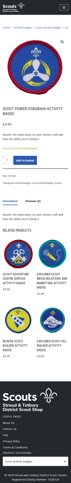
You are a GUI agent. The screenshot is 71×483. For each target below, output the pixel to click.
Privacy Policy (11, 441)
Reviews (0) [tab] (33, 201)
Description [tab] (10, 201)
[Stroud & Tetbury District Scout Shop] (14, 7)
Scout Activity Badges (48, 27)
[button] (62, 42)
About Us (8, 422)
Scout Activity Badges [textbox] (35, 461)
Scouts (58, 183)
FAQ (5, 435)
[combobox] (35, 461)
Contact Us (10, 429)
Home (6, 27)
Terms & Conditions (15, 447)
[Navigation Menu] (64, 7)
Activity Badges (23, 27)
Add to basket (25, 160)
